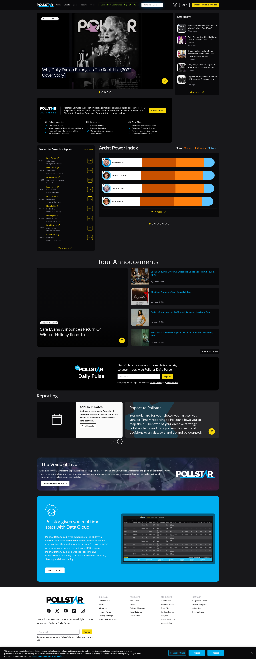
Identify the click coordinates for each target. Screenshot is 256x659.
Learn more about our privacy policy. (48, 656)
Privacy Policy (156, 382)
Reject (197, 653)
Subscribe (134, 601)
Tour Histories (136, 612)
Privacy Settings (106, 615)
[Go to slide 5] (110, 92)
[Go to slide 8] (168, 223)
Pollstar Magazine (137, 608)
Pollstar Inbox (198, 612)
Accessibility (166, 623)
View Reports (87, 426)
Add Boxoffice (167, 604)
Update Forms (167, 612)
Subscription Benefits (205, 4)
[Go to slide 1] (99, 92)
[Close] (252, 653)
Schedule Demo (151, 5)
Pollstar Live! (104, 601)
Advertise (196, 608)
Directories (135, 615)
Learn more (157, 110)
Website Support (199, 604)
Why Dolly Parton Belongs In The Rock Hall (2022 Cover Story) (86, 72)
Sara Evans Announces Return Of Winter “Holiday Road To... (70, 332)
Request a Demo (199, 601)
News (132, 604)
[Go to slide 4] (107, 92)
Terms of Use (172, 382)
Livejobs (164, 615)
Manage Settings (177, 653)
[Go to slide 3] (105, 92)
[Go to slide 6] (163, 223)
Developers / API (168, 619)
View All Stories (209, 351)
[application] (159, 182)
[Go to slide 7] (166, 223)
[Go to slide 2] (102, 92)
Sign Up (167, 376)
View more (195, 92)
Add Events (166, 601)
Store (101, 604)
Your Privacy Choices (108, 619)
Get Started (54, 570)
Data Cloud (166, 608)
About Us (103, 608)
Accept (216, 653)
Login (184, 4)
